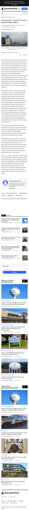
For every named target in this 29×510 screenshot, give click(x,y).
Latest (3, 215)
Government (4, 430)
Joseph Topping (6, 250)
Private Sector (5, 479)
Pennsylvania (19, 195)
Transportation (22, 193)
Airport (4, 195)
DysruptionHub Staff (8, 29)
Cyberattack (11, 195)
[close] (27, 3)
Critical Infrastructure (7, 17)
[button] (3, 501)
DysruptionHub (18, 506)
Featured (9, 215)
